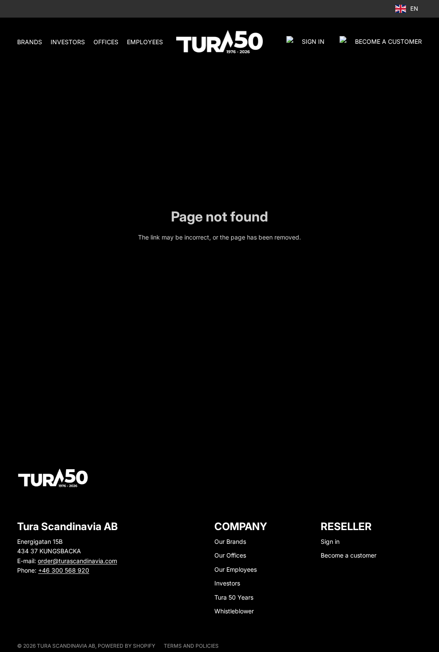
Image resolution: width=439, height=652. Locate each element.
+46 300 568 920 (63, 570)
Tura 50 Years (233, 597)
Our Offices (230, 555)
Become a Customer (388, 41)
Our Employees (235, 569)
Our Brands (230, 541)
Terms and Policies (191, 646)
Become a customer (348, 555)
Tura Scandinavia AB (66, 646)
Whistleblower (234, 611)
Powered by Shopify (126, 646)
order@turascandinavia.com (77, 560)
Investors (227, 583)
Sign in (313, 41)
